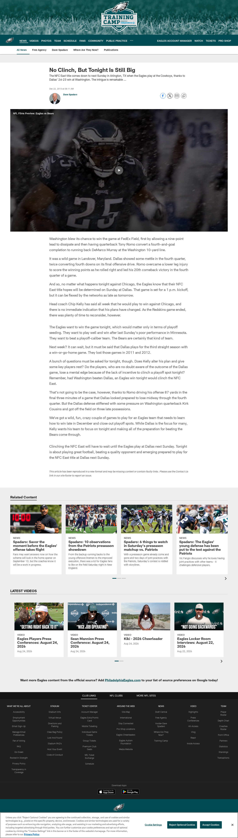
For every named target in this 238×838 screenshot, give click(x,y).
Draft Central (161, 712)
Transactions (223, 758)
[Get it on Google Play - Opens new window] (130, 793)
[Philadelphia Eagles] (119, 808)
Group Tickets (89, 740)
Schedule (89, 763)
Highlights (193, 712)
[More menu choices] (131, 40)
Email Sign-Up (19, 726)
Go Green (18, 752)
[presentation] (226, 579)
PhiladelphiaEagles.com (123, 680)
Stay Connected (125, 723)
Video (193, 706)
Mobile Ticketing (89, 726)
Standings (223, 752)
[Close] (232, 825)
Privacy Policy (18, 763)
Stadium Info (55, 712)
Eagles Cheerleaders (125, 734)
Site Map (126, 712)
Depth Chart (223, 720)
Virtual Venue (55, 717)
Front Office (223, 735)
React (193, 737)
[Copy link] (184, 96)
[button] (119, 170)
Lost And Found (54, 737)
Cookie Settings (153, 824)
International (126, 717)
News (161, 706)
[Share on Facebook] (163, 97)
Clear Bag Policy (54, 732)
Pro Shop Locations (126, 729)
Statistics (223, 746)
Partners (223, 740)
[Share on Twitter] (170, 97)
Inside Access (193, 743)
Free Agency (161, 717)
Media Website (126, 749)
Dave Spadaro (70, 94)
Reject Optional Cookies (182, 824)
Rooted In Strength (19, 758)
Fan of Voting (19, 740)
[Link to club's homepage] (10, 40)
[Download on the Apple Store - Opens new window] (106, 792)
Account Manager (89, 712)
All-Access (193, 726)
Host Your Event (54, 749)
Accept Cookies (210, 824)
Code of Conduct (55, 755)
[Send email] (177, 97)
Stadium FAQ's (55, 743)
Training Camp (161, 740)
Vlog (193, 732)
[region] (119, 825)
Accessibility (19, 712)
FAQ (19, 746)
